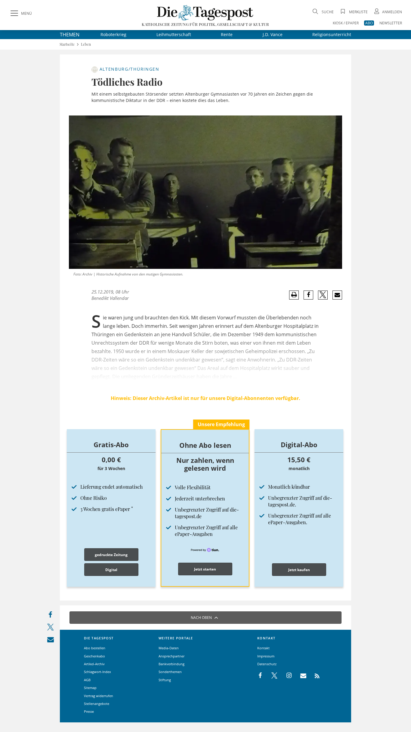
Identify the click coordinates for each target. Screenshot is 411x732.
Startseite (67, 44)
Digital (111, 569)
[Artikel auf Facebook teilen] (308, 295)
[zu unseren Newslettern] (300, 676)
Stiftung (165, 680)
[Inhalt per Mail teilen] (50, 641)
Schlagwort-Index (97, 671)
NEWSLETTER (390, 23)
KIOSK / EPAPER (346, 23)
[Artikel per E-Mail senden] (337, 295)
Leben (86, 44)
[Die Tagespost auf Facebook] (260, 676)
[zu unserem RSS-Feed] (313, 676)
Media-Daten (169, 648)
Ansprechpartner (171, 656)
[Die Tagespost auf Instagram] (286, 676)
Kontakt (263, 648)
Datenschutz (267, 664)
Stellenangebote (96, 703)
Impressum (265, 656)
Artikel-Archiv (94, 664)
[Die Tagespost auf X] (271, 676)
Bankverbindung (171, 664)
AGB (87, 680)
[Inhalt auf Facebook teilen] (50, 616)
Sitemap (90, 687)
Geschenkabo (94, 656)
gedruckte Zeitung (111, 554)
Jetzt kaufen (299, 569)
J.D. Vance (273, 34)
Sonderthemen (170, 671)
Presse (89, 711)
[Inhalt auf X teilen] (50, 628)
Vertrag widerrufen (98, 696)
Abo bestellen (94, 648)
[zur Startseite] (205, 12)
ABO (369, 23)
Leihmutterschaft (173, 34)
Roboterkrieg (113, 34)
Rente (227, 34)
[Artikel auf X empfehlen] (323, 295)
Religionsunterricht (331, 34)
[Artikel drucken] (294, 294)
